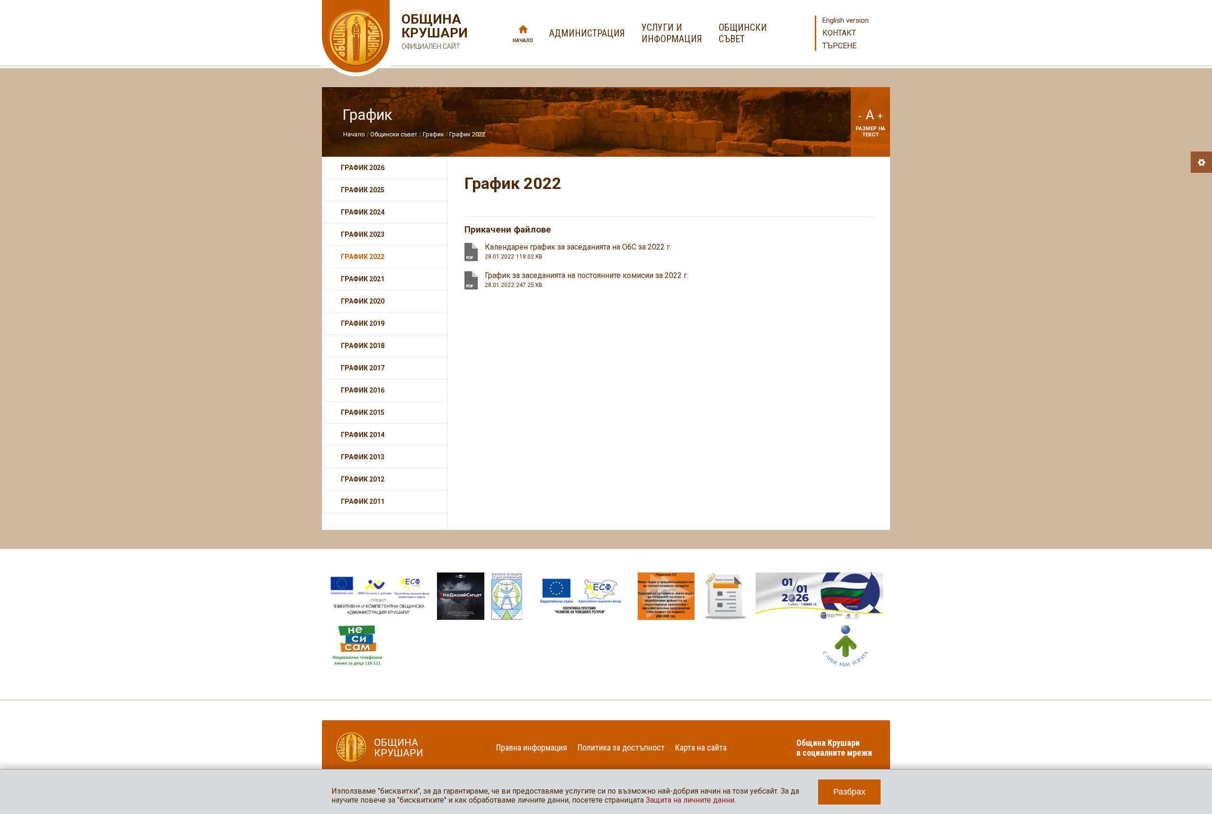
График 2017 (362, 368)
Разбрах (849, 791)
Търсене (839, 45)
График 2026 (362, 167)
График (434, 134)
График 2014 (362, 434)
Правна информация (531, 747)
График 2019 (362, 323)
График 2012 (362, 479)
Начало (523, 40)
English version (845, 20)
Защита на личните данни (690, 800)
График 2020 (362, 301)
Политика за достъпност (621, 747)
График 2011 (362, 501)
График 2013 (362, 457)
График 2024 (362, 212)
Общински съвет (394, 134)
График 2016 (362, 390)
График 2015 (362, 412)
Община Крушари (433, 31)
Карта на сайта (701, 747)
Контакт (839, 32)
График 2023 (362, 234)
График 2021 (362, 279)
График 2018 (362, 345)
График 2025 (362, 190)
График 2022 (467, 134)
